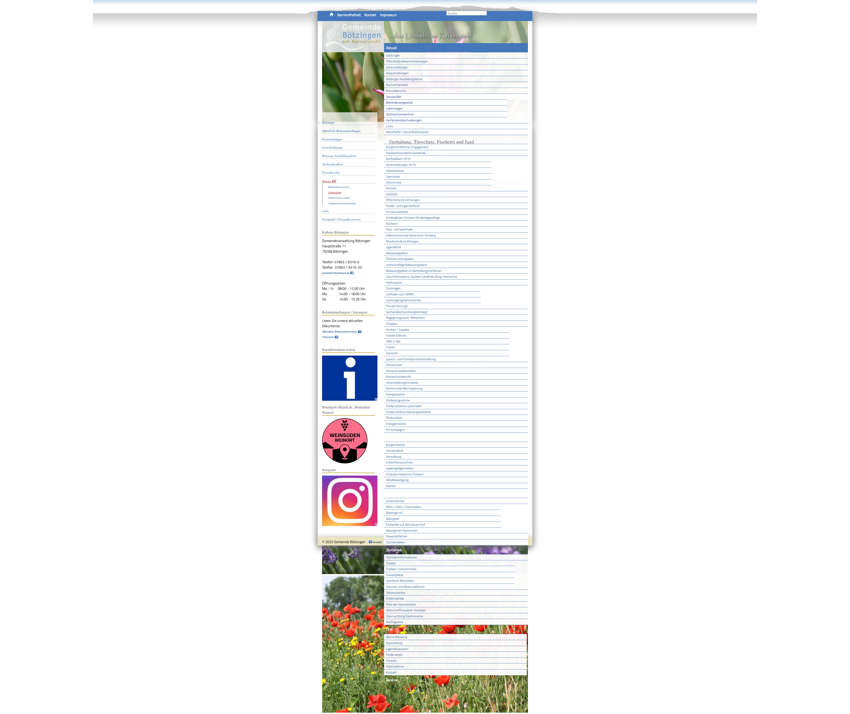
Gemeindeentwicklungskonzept (406, 312)
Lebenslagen (394, 108)
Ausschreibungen (397, 73)
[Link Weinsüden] (347, 462)
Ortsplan (391, 323)
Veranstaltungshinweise (402, 382)
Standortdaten (395, 542)
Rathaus (392, 437)
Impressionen (395, 170)
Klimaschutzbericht (398, 376)
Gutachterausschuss (399, 462)
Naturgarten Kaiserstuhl (401, 530)
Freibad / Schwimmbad (401, 569)
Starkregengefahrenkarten (403, 300)
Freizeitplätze (394, 575)
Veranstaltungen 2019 (401, 164)
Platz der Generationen (401, 604)
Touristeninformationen (401, 557)
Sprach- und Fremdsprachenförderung (411, 359)
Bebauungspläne (397, 253)
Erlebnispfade (395, 598)
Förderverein (394, 654)
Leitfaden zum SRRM (400, 294)
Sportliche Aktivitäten (400, 580)
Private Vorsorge (397, 306)
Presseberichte (396, 90)
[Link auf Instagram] (352, 525)
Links (389, 126)
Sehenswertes (395, 592)
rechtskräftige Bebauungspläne (406, 264)
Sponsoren (393, 176)
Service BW (393, 96)
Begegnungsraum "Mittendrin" (406, 317)
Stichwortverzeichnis (400, 114)
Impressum (388, 14)
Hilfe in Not (393, 341)
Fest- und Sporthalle (399, 229)
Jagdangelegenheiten (399, 468)
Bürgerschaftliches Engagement (407, 147)
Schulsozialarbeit (397, 211)
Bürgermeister (395, 444)
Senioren (392, 353)
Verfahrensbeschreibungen (404, 120)
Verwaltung (393, 456)
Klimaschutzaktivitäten (401, 370)
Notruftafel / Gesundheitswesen (407, 132)
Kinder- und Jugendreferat (403, 205)
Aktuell (391, 47)
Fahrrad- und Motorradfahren (405, 586)
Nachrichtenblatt (397, 84)
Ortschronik (394, 182)
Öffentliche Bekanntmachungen (407, 61)
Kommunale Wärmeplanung (404, 388)
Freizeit (391, 563)
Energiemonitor (396, 423)
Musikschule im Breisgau (402, 241)
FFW (389, 629)
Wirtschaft (394, 493)
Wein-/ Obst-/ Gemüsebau (403, 506)
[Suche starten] (486, 13)
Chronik (391, 660)
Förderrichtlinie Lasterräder (404, 406)
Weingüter (393, 518)
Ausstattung (394, 642)
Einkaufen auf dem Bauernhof (405, 524)
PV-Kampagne (395, 429)
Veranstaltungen (397, 67)
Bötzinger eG (394, 512)
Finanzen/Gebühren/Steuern (405, 474)
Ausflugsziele (394, 621)
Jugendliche (393, 247)
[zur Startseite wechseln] (353, 49)
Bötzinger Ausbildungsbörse (404, 79)
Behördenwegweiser (399, 102)
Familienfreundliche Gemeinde (406, 153)
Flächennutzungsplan (400, 258)
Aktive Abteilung (396, 637)
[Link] (352, 400)
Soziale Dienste (396, 335)
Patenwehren (395, 666)
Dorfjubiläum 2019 (398, 158)
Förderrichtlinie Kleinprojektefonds (408, 412)
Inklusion (392, 194)
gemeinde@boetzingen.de (335, 273)
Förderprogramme (398, 400)
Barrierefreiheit (349, 14)
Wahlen (391, 486)
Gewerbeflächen (397, 536)
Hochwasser (394, 282)
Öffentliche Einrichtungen (403, 199)
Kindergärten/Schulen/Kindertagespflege (413, 217)
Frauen (390, 347)
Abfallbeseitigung (397, 480)
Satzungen (393, 55)
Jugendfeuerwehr (397, 648)
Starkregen (393, 288)
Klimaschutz (394, 364)
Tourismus (394, 549)
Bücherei (392, 223)
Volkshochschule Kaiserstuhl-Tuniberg (411, 235)
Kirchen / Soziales (397, 329)
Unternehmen (395, 501)
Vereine (391, 680)
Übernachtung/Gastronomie (404, 616)
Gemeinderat (394, 450)
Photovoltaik (394, 417)
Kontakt (370, 14)
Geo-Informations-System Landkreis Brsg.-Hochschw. (422, 276)
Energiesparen (395, 394)
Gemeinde (393, 139)
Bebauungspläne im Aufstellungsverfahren (414, 270)
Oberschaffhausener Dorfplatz (406, 610)
